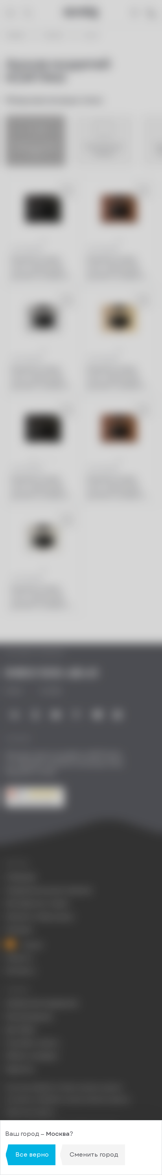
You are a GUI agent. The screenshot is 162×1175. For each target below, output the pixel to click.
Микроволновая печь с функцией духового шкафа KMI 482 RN (42, 487)
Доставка (20, 1030)
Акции (31, 944)
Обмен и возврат (32, 1056)
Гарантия (19, 1069)
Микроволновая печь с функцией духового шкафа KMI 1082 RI (42, 377)
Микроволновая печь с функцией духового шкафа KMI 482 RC (118, 487)
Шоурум (18, 930)
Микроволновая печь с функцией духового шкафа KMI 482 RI (42, 597)
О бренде (20, 877)
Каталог (54, 35)
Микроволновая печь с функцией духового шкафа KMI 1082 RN (42, 268)
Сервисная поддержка (41, 1003)
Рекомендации (28, 1017)
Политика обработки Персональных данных (63, 1087)
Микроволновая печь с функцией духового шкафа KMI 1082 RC (118, 268)
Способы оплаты (32, 1043)
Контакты (20, 971)
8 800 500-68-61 (51, 673)
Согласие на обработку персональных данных (67, 1099)
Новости (18, 958)
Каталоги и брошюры (39, 917)
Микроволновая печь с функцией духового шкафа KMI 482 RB (118, 377)
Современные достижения (48, 890)
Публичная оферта (30, 1112)
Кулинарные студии (36, 903)
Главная (15, 35)
